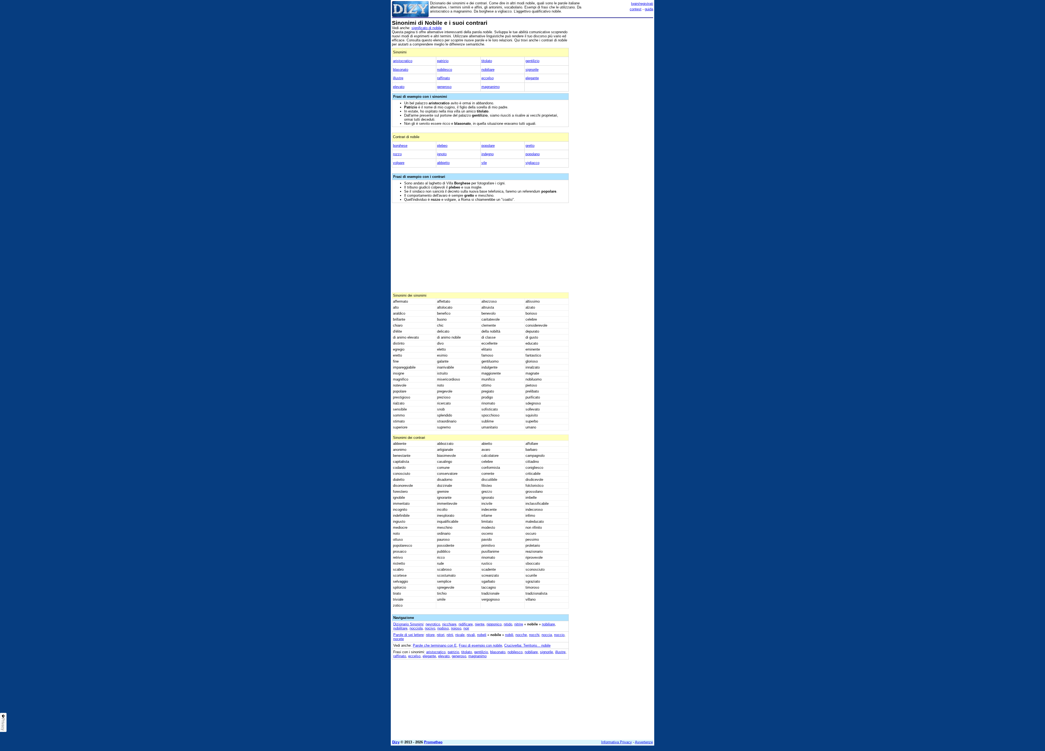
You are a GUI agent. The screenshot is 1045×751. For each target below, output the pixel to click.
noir (466, 628)
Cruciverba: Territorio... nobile (527, 645)
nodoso (443, 628)
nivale (460, 635)
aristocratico (402, 61)
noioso (456, 628)
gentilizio (532, 61)
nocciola (416, 628)
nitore (430, 635)
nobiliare (487, 70)
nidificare (466, 624)
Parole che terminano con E (435, 645)
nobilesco (444, 70)
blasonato (400, 70)
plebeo (442, 146)
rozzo (397, 154)
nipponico (494, 624)
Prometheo (433, 742)
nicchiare (449, 624)
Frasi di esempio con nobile (480, 645)
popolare (488, 146)
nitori (440, 635)
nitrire (518, 624)
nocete (398, 639)
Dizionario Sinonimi (408, 624)
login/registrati (642, 4)
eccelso (487, 78)
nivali (471, 635)
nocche (521, 635)
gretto (529, 146)
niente (479, 624)
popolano (532, 154)
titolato (486, 61)
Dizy (395, 742)
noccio (559, 635)
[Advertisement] (612, 101)
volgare (398, 163)
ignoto (442, 154)
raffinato (443, 78)
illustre (398, 78)
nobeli (481, 635)
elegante (532, 78)
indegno (487, 154)
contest (635, 9)
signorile (532, 70)
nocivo (430, 628)
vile (484, 163)
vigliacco (532, 163)
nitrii (450, 635)
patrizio (442, 61)
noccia (547, 635)
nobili (509, 635)
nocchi (534, 635)
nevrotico (433, 624)
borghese (400, 146)
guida (649, 9)
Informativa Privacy (616, 742)
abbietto (443, 163)
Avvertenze (644, 742)
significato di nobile (426, 28)
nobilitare (400, 628)
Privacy (3, 724)
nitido (508, 624)
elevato (398, 87)
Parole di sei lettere (408, 635)
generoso (444, 87)
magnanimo (490, 87)
